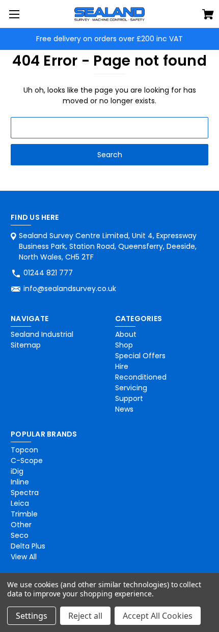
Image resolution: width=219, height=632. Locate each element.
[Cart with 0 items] (208, 16)
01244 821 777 (48, 273)
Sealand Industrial (42, 334)
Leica (20, 503)
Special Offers (140, 356)
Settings (31, 615)
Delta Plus (28, 546)
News (124, 409)
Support (129, 398)
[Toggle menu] (14, 14)
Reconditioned (141, 377)
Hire (121, 366)
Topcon (24, 450)
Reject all (85, 615)
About (125, 334)
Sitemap (26, 345)
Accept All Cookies (158, 615)
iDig (17, 471)
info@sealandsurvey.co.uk (69, 288)
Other (21, 525)
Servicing (131, 388)
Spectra (25, 492)
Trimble (24, 514)
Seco (20, 535)
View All (24, 557)
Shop (124, 345)
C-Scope (27, 460)
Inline (20, 482)
